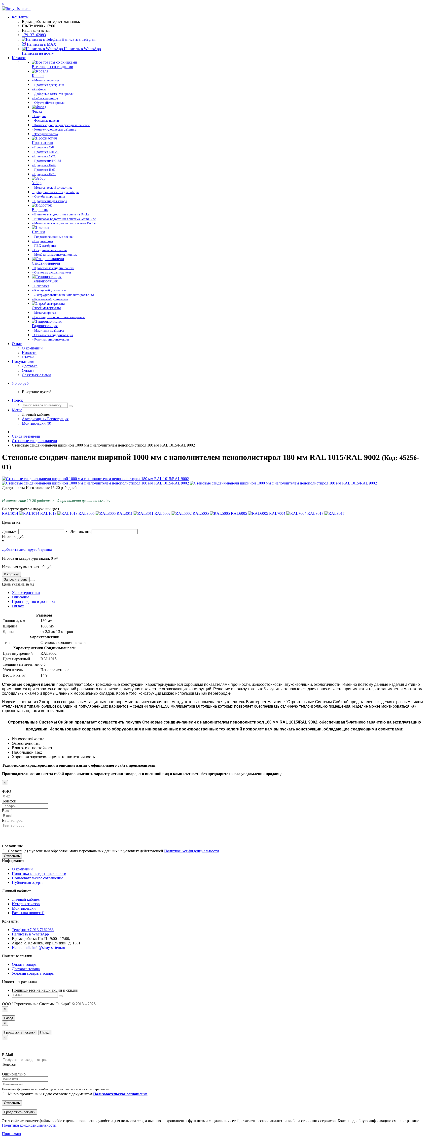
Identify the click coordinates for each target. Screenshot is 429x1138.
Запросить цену (16, 579)
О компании (32, 348)
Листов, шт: (81, 531)
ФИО (6, 791)
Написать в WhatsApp (82, 49)
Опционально (14, 1074)
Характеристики (26, 592)
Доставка (29, 366)
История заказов (26, 904)
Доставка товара (26, 969)
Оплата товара (24, 964)
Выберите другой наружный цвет (30, 509)
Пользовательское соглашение (37, 878)
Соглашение (12, 846)
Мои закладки (24, 908)
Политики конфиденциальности (191, 851)
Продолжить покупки (19, 1032)
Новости (29, 352)
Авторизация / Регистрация (45, 419)
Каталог (19, 58)
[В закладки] (33, 580)
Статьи (28, 357)
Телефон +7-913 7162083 (33, 930)
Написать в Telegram (78, 39)
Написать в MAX (41, 44)
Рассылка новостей (28, 913)
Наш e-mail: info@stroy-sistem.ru (38, 947)
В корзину (11, 574)
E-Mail (7, 1055)
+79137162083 (34, 35)
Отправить (12, 856)
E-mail (7, 811)
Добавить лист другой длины (27, 549)
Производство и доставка (33, 601)
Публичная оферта (27, 882)
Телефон (9, 801)
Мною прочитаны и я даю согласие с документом (77, 1094)
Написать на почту (38, 53)
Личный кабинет (26, 899)
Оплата (28, 370)
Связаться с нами (36, 375)
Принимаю (11, 1134)
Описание (20, 597)
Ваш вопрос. (12, 820)
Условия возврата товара (33, 973)
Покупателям (23, 361)
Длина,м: (10, 531)
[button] (21, 383)
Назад (8, 1018)
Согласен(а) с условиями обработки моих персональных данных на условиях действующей (113, 851)
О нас (17, 344)
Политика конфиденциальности (39, 873)
